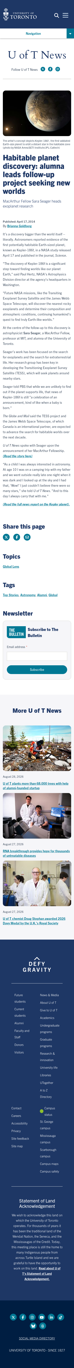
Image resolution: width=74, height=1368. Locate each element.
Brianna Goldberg (19, 226)
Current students (20, 1012)
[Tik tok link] (60, 1317)
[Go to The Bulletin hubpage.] (16, 632)
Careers (16, 1115)
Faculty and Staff (21, 1034)
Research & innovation (47, 1056)
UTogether (46, 1082)
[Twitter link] (43, 69)
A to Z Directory (46, 1093)
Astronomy (27, 595)
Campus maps (49, 1163)
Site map (17, 1146)
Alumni (42, 595)
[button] (56, 15)
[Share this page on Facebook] (16, 537)
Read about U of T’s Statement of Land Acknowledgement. (41, 1273)
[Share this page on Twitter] (6, 537)
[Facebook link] (50, 69)
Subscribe (37, 669)
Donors (19, 1044)
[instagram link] (57, 69)
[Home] (20, 14)
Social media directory (37, 1338)
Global (53, 595)
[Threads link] (42, 1325)
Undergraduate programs (49, 1028)
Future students (20, 998)
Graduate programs (46, 1042)
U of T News (37, 55)
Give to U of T (48, 1010)
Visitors (19, 1052)
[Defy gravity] (37, 961)
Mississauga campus (48, 1139)
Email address (16, 647)
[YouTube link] (41, 1317)
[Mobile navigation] (65, 15)
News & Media (49, 995)
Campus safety (49, 1171)
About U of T (48, 1002)
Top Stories (11, 595)
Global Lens (11, 566)
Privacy (16, 1131)
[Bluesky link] (33, 1325)
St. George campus (46, 1125)
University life (48, 1067)
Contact (16, 1108)
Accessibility (19, 1123)
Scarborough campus (48, 1153)
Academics (47, 1017)
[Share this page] (27, 537)
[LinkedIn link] (51, 1317)
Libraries (45, 1075)
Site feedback (20, 1138)
